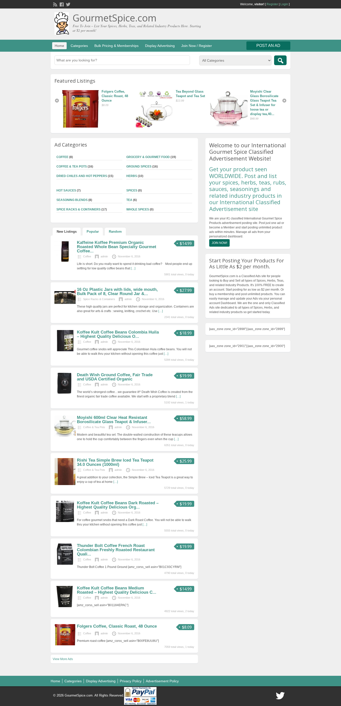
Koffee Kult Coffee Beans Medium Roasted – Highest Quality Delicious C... (116, 590)
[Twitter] (68, 4)
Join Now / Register (196, 46)
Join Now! (219, 243)
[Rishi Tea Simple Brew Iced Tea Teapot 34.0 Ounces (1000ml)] (65, 484)
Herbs (131, 176)
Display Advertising (160, 46)
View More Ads (63, 659)
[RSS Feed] (55, 4)
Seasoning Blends (72, 200)
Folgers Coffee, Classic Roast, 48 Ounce (264, 96)
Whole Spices (137, 209)
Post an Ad (268, 45)
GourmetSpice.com (115, 17)
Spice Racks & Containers (78, 209)
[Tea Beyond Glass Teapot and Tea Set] (82, 109)
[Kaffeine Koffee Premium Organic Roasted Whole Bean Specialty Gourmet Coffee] (65, 260)
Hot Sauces (66, 190)
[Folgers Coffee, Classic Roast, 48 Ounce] (230, 109)
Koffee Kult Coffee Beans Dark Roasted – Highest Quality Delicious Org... (118, 505)
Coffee (62, 157)
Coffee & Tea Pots (71, 166)
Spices (131, 190)
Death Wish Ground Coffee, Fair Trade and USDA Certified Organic (115, 376)
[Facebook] (61, 4)
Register (272, 4)
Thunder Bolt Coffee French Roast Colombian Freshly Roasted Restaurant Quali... (116, 549)
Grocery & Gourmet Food (148, 157)
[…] (133, 268)
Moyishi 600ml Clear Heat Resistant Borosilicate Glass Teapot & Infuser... (114, 419)
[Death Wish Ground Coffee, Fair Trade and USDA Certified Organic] (65, 393)
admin (104, 256)
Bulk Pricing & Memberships (116, 46)
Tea (129, 200)
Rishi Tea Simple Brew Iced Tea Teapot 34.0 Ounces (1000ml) (115, 462)
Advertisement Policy (162, 681)
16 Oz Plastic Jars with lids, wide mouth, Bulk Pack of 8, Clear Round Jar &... (117, 291)
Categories (79, 46)
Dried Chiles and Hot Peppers (81, 176)
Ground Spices (139, 166)
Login (284, 4)
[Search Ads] (280, 60)
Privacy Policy (131, 681)
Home (59, 46)
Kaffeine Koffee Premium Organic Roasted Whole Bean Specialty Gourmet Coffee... (116, 246)
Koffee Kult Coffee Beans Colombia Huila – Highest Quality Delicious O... (118, 334)
